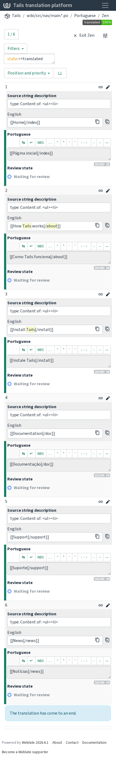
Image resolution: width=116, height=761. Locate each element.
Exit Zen (86, 35)
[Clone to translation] (107, 121)
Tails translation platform (42, 5)
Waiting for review (32, 176)
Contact (72, 742)
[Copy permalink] (100, 87)
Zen (105, 15)
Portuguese (85, 15)
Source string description (31, 95)
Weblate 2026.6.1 (35, 742)
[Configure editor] (105, 35)
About (57, 742)
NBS (40, 142)
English (14, 114)
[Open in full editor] (108, 87)
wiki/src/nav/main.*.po (47, 15)
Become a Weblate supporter (25, 752)
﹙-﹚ (84, 142)
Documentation (94, 742)
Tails (16, 15)
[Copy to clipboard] (97, 121)
